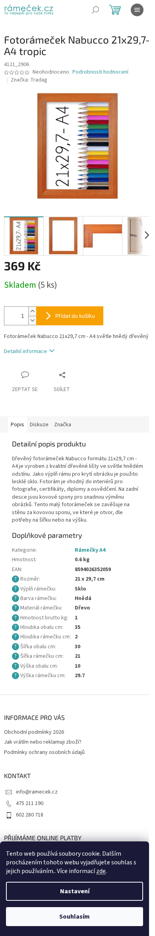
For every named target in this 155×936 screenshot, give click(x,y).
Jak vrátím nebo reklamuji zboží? (42, 742)
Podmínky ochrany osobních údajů (44, 752)
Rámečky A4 (90, 550)
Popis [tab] (17, 425)
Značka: (29, 80)
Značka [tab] (62, 425)
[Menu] (137, 10)
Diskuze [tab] (39, 425)
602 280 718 (29, 815)
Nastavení (74, 891)
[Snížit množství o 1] (32, 320)
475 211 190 (29, 803)
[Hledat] (95, 10)
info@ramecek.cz (37, 792)
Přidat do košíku (75, 315)
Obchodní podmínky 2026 (34, 732)
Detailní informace (25, 351)
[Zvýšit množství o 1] (32, 311)
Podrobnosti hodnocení (100, 72)
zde (101, 871)
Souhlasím (74, 916)
